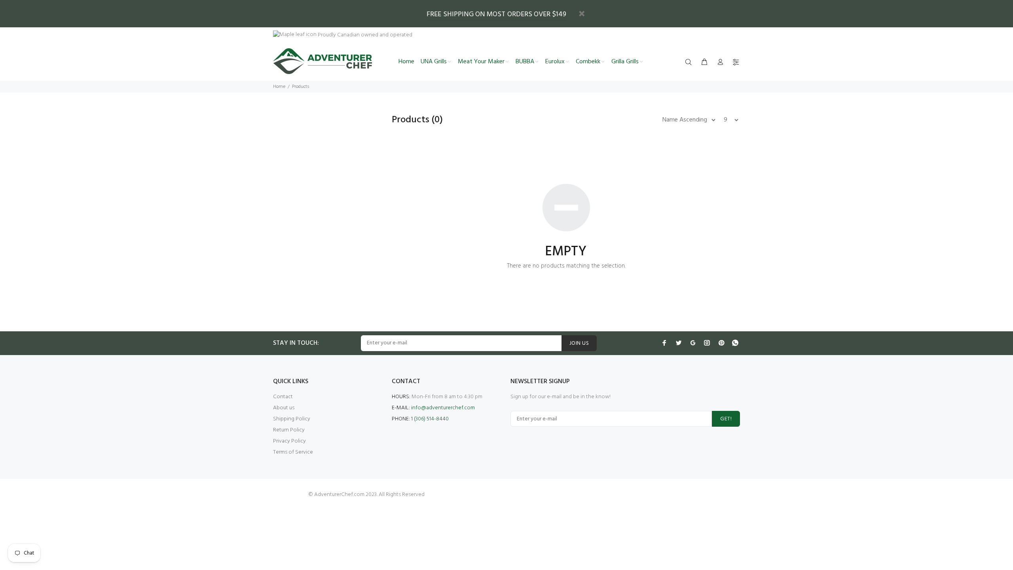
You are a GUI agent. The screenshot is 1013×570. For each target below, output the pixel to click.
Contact (283, 396)
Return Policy (289, 430)
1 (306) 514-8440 (430, 419)
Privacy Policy (289, 441)
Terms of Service (293, 452)
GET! (726, 419)
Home (279, 87)
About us (283, 407)
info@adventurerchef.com (443, 407)
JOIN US (579, 343)
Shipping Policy (291, 419)
